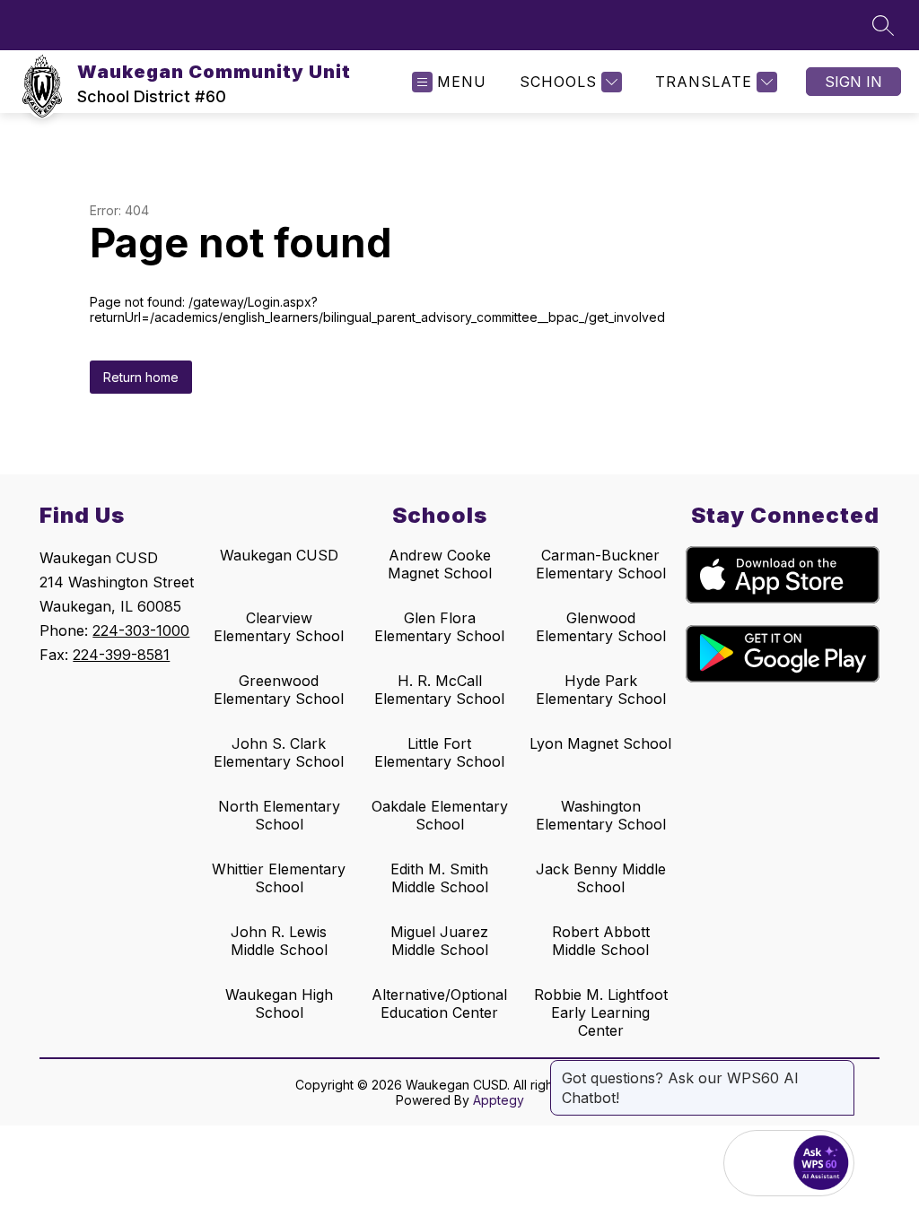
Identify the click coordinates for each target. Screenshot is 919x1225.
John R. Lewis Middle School (279, 941)
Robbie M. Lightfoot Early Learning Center (601, 1012)
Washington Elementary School (601, 815)
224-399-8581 (121, 655)
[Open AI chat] (821, 1163)
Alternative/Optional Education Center (439, 1003)
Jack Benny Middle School (601, 878)
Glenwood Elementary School (601, 627)
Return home (141, 377)
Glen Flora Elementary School (439, 627)
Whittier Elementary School (279, 878)
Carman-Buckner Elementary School (601, 564)
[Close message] (840, 1069)
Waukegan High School (279, 1003)
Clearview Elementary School (279, 627)
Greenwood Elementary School (279, 690)
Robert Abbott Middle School (601, 941)
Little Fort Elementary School (439, 752)
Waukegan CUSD (279, 555)
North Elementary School (279, 815)
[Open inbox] (756, 1163)
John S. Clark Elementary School (279, 752)
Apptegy (498, 1100)
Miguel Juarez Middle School (439, 941)
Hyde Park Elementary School (601, 690)
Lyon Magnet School (600, 743)
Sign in (853, 82)
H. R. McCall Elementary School (439, 690)
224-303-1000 (140, 630)
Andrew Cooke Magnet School (440, 564)
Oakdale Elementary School (440, 815)
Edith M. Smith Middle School (439, 878)
